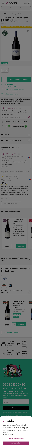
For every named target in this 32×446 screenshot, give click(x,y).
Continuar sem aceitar (8, 434)
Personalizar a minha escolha (16, 438)
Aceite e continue (16, 443)
